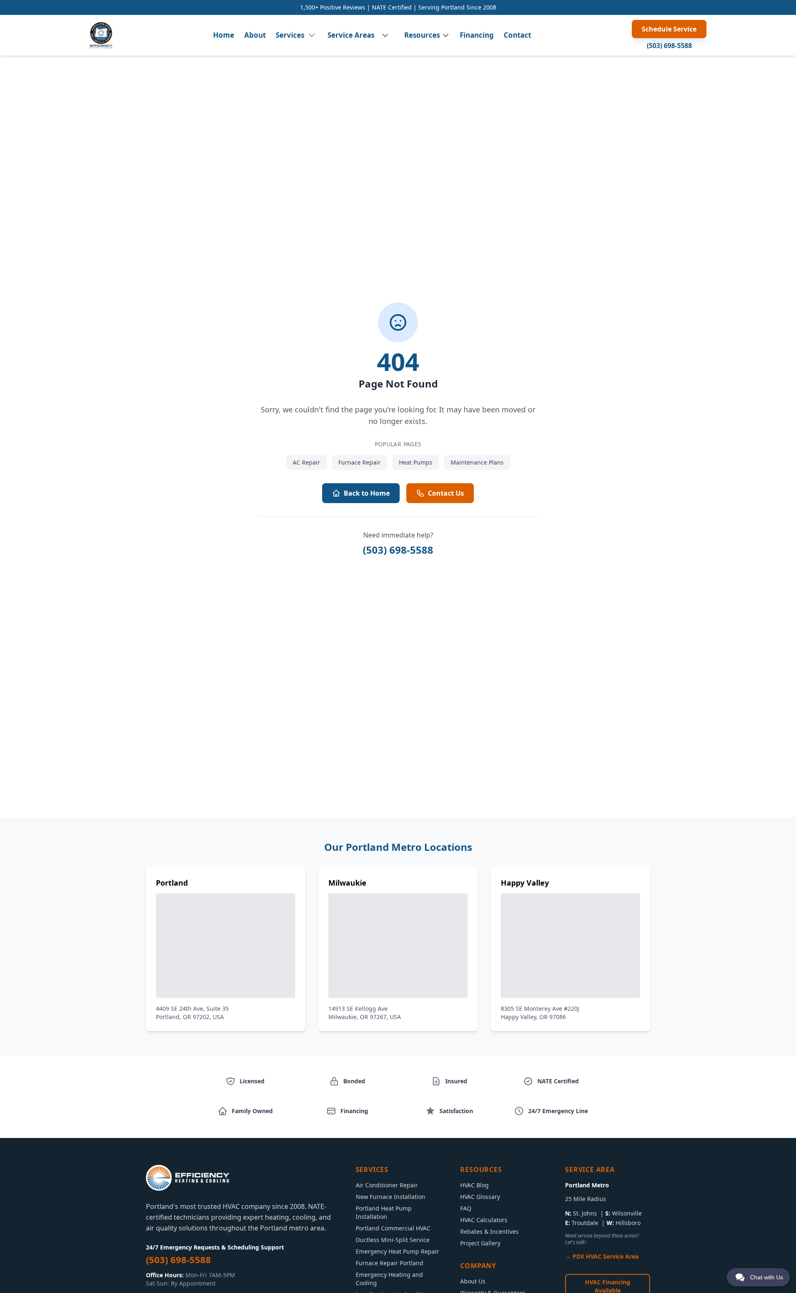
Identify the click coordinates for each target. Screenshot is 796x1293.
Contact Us (446, 493)
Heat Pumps (415, 462)
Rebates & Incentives (489, 1231)
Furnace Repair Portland (389, 1263)
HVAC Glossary (480, 1197)
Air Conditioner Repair (387, 1185)
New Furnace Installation (390, 1197)
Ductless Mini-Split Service (393, 1240)
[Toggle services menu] (312, 35)
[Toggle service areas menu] (385, 35)
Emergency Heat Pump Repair (397, 1251)
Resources (422, 35)
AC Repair (306, 462)
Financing (477, 35)
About (255, 35)
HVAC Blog (474, 1185)
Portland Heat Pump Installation (384, 1212)
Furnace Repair (359, 462)
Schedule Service (669, 29)
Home (223, 35)
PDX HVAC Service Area (605, 1256)
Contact (517, 35)
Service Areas (351, 35)
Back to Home (367, 493)
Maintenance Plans (477, 462)
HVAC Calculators (483, 1220)
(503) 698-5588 (669, 45)
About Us (472, 1281)
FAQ (465, 1208)
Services (290, 35)
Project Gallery (480, 1243)
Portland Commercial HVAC (393, 1228)
